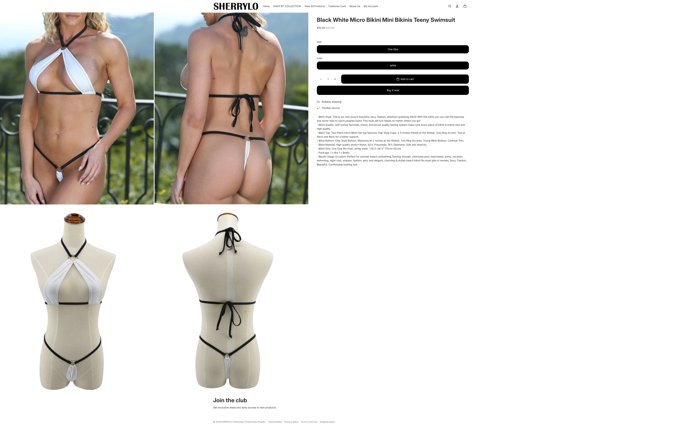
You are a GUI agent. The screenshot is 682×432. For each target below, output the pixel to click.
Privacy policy (291, 421)
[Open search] (450, 6)
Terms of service (309, 421)
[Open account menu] (457, 6)
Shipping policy (327, 421)
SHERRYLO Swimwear (232, 421)
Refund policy (275, 421)
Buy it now (393, 90)
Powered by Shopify (255, 421)
